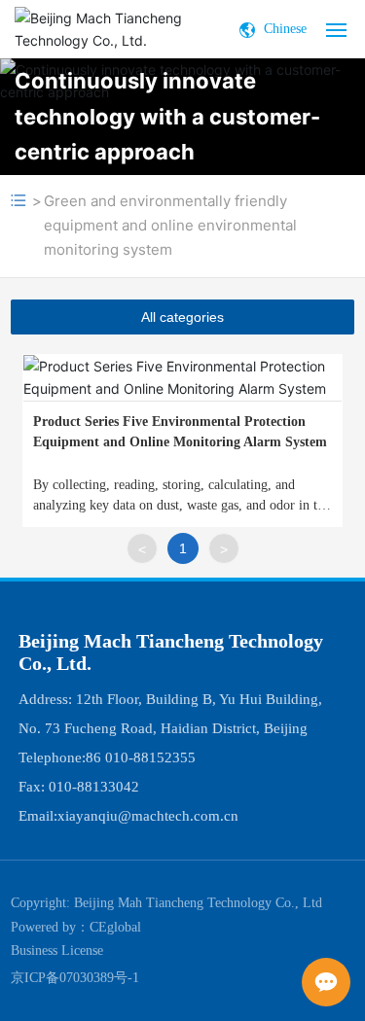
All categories (182, 317)
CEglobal (115, 927)
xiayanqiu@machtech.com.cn (147, 816)
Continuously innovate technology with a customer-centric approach (167, 116)
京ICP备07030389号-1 (75, 977)
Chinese (283, 28)
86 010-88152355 (141, 757)
